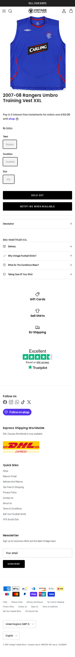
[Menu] (4, 11)
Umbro (9, 128)
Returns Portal (10, 476)
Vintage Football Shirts (17, 644)
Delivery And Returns (13, 481)
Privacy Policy (10, 492)
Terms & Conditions (12, 508)
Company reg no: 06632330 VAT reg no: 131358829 (46, 644)
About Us (7, 503)
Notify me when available (37, 206)
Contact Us (8, 498)
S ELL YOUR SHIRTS (37, 3)
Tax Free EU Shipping (13, 487)
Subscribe (14, 563)
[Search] (12, 11)
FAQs (5, 471)
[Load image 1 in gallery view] (37, 53)
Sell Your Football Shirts (14, 514)
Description (8, 223)
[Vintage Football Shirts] (37, 10)
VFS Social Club (11, 519)
